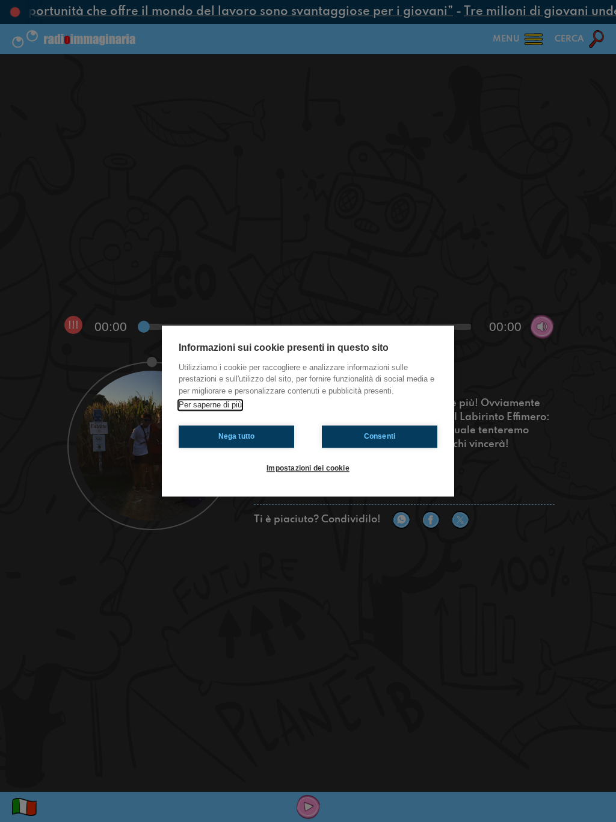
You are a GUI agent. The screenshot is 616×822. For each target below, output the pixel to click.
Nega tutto (236, 436)
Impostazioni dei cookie (308, 468)
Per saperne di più (210, 404)
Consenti (380, 436)
